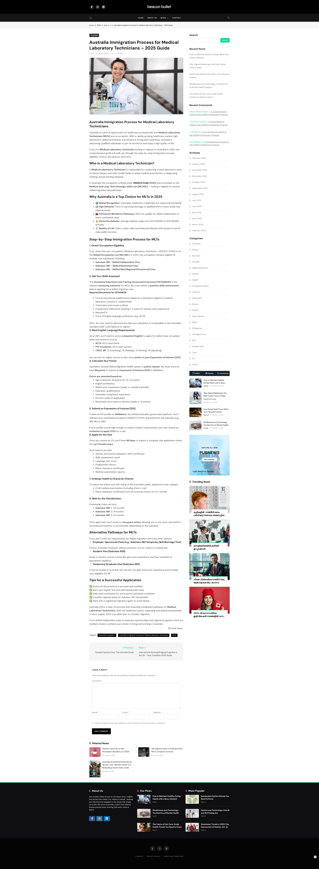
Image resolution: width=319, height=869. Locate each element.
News (163, 18)
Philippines (197, 328)
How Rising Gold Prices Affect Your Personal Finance (216, 410)
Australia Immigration (107, 635)
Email (126, 712)
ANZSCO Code (141, 182)
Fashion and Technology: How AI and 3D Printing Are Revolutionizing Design (215, 813)
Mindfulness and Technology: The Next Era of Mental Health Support (215, 425)
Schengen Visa (199, 334)
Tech (194, 352)
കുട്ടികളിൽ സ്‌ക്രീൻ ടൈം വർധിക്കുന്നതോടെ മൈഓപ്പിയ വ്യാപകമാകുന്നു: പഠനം (209, 515)
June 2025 (197, 206)
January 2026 (198, 164)
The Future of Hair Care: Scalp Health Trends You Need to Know (167, 825)
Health (195, 280)
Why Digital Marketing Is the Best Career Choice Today (215, 394)
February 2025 (199, 230)
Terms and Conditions (173, 856)
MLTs (174, 635)
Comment (97, 681)
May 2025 (196, 212)
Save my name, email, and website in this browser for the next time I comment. (130, 723)
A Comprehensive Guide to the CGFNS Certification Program (208, 113)
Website (157, 712)
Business (196, 255)
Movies (195, 310)
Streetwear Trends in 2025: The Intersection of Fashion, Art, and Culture (215, 827)
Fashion (195, 273)
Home (141, 18)
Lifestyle (196, 292)
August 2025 (198, 194)
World (195, 364)
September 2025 (200, 188)
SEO (194, 340)
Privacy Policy (153, 856)
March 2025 (197, 224)
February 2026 (199, 158)
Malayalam (197, 298)
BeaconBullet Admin (198, 111)
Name (95, 712)
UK (193, 358)
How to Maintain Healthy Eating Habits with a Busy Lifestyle (214, 383)
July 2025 (196, 200)
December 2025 (199, 170)
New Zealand (198, 316)
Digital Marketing (199, 268)
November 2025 (199, 176)
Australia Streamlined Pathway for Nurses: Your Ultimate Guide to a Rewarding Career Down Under (117, 765)
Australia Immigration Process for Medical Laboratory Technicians (143, 635)
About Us (152, 18)
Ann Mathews (195, 142)
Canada (195, 261)
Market (195, 304)
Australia (94, 35)
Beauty (195, 249)
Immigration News (200, 286)
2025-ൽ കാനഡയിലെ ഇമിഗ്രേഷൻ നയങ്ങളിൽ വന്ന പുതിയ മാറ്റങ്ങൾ (208, 616)
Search (193, 35)
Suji (92, 53)
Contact (176, 18)
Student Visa (198, 346)
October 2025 (198, 182)
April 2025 (197, 218)
